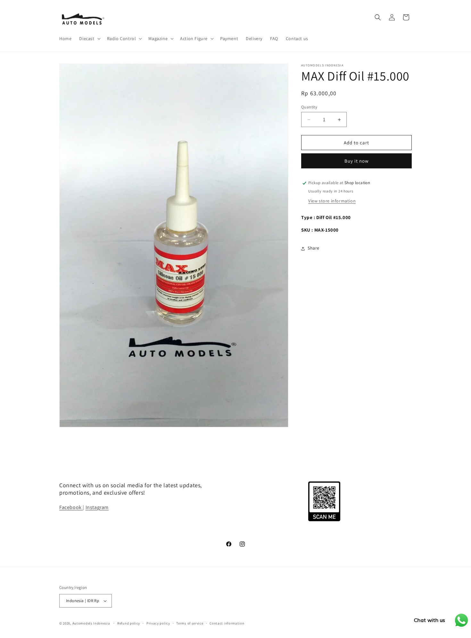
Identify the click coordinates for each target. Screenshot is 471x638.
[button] (89, 38)
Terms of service (189, 623)
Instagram (97, 507)
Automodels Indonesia (91, 623)
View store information (332, 201)
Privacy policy (158, 623)
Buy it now (356, 161)
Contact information (227, 623)
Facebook (71, 507)
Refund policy (128, 623)
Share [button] (313, 248)
